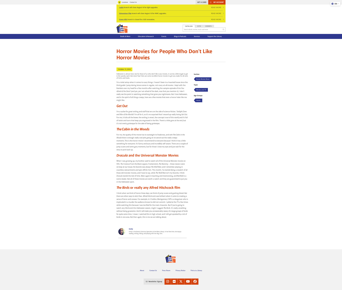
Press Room (166, 270)
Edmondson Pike (125, 13)
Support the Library (215, 36)
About (142, 270)
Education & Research (146, 36)
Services (197, 36)
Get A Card (201, 2)
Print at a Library (196, 270)
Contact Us (133, 2)
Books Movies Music (203, 79)
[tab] (189, 26)
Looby (121, 7)
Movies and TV (201, 90)
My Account (218, 2)
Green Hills (123, 19)
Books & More (125, 36)
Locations (125, 2)
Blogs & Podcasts (180, 36)
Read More (217, 7)
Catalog (189, 26)
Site (199, 26)
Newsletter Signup (155, 281)
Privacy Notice (180, 270)
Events (209, 26)
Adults (198, 100)
